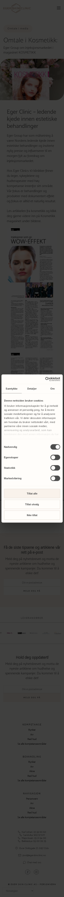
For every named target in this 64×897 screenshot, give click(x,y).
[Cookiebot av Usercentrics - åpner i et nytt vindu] (45, 379)
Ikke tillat (32, 515)
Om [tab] (52, 388)
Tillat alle (32, 493)
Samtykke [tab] (11, 388)
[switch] (55, 457)
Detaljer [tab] (32, 388)
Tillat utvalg (32, 504)
